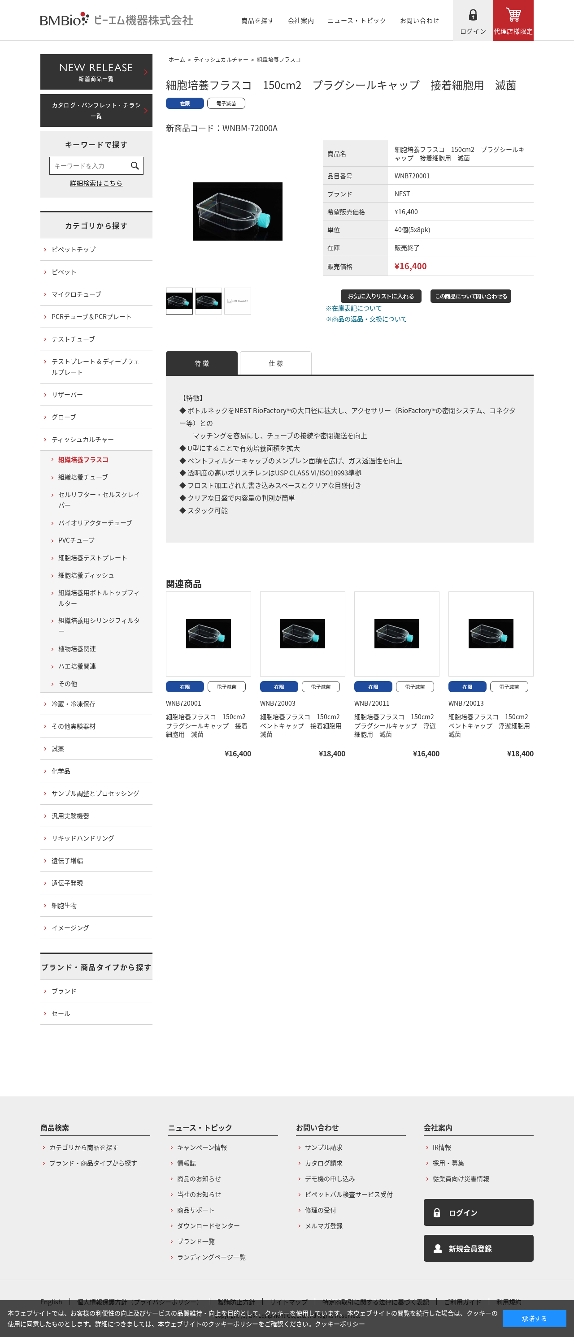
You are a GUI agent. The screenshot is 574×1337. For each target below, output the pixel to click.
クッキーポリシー (340, 1323)
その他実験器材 (74, 725)
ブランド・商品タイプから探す (96, 967)
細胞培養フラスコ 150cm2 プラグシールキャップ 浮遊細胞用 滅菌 (397, 725)
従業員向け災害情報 (461, 1178)
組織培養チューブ (83, 476)
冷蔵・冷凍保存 (74, 703)
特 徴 (202, 362)
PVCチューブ (76, 539)
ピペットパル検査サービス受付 (349, 1194)
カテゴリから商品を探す (83, 1147)
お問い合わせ (419, 20)
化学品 (61, 770)
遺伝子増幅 (67, 860)
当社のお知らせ (199, 1194)
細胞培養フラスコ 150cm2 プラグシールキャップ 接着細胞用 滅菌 (209, 725)
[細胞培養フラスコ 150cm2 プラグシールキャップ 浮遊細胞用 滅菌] (397, 634)
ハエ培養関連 (77, 665)
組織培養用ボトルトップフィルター (99, 598)
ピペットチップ (74, 249)
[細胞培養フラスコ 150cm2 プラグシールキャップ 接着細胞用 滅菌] (208, 634)
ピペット (64, 271)
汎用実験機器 (70, 815)
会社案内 (301, 20)
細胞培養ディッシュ (86, 574)
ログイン (473, 30)
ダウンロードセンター (208, 1225)
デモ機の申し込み (330, 1178)
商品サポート (196, 1209)
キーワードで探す (96, 144)
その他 (67, 683)
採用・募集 (448, 1162)
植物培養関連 (77, 648)
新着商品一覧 (96, 70)
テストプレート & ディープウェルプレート (95, 366)
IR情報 (442, 1147)
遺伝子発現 (67, 882)
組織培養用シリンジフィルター (99, 625)
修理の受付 (320, 1209)
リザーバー (67, 394)
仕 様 (276, 362)
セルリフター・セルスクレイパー (99, 499)
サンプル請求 (324, 1147)
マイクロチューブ (76, 293)
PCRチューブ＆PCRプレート (92, 316)
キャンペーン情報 (202, 1147)
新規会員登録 (470, 1248)
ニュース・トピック (356, 20)
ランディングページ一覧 (211, 1256)
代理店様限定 (513, 30)
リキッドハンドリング (83, 837)
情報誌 (186, 1162)
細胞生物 (64, 905)
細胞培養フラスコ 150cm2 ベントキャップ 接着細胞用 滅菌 (304, 725)
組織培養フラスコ (279, 59)
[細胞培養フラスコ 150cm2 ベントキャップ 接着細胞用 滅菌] (303, 634)
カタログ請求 (324, 1162)
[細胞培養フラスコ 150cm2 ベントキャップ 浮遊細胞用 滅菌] (491, 634)
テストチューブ (73, 338)
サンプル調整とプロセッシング (95, 793)
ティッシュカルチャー (221, 59)
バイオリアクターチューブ (95, 522)
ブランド (64, 990)
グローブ (64, 416)
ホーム (177, 59)
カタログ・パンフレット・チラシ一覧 (96, 111)
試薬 (58, 748)
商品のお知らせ (199, 1178)
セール (61, 1013)
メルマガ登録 (324, 1225)
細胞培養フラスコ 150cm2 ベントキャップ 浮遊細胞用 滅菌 (492, 725)
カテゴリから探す (96, 225)
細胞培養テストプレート (92, 557)
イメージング (70, 927)
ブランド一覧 (196, 1241)
